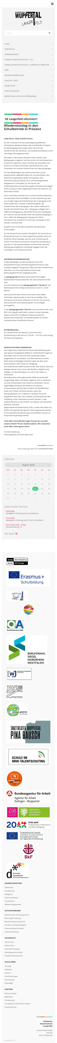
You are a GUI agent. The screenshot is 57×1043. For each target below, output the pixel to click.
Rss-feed (11, 533)
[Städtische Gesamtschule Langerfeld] (28, 18)
